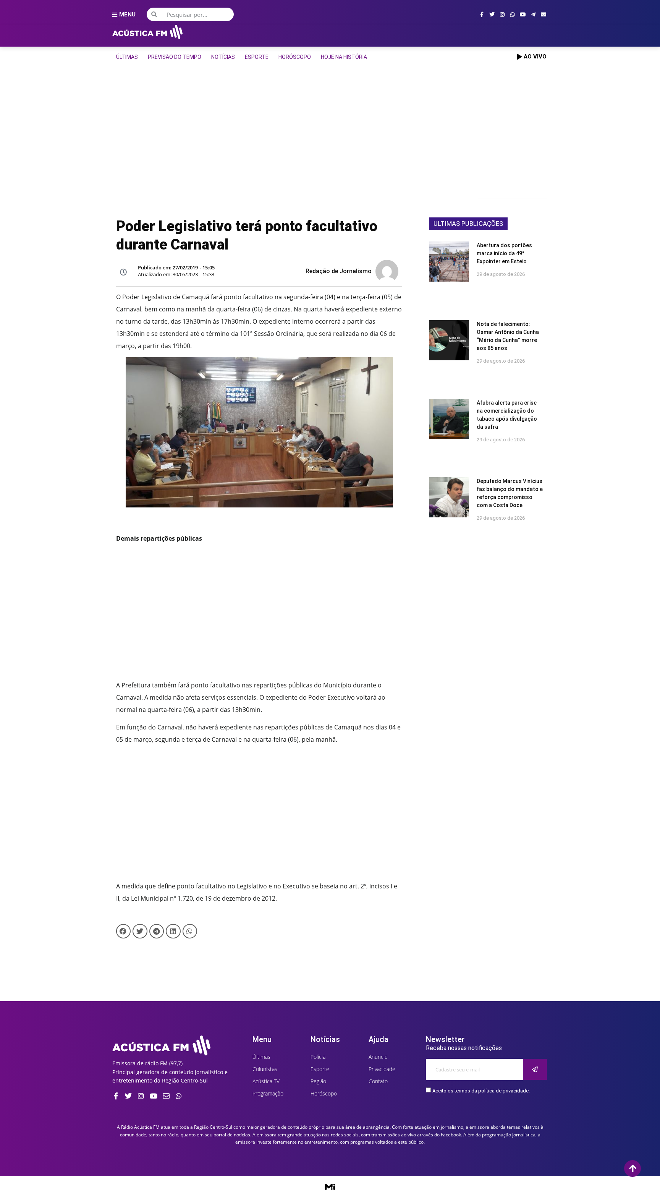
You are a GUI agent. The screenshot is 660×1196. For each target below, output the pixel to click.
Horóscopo (294, 57)
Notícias (223, 57)
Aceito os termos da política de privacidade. (481, 1091)
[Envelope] (543, 14)
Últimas (127, 57)
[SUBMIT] (535, 1069)
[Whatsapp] (512, 14)
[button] (123, 931)
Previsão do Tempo (174, 57)
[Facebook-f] (481, 14)
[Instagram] (502, 14)
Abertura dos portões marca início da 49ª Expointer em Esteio (504, 253)
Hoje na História (344, 57)
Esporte (257, 57)
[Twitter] (492, 14)
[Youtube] (523, 14)
